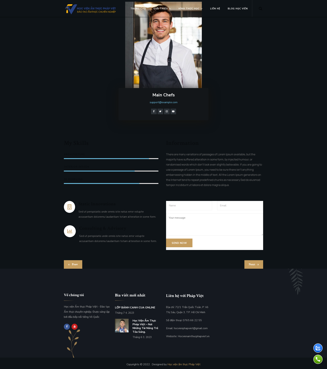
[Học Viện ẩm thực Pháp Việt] (91, 9)
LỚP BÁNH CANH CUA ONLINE (135, 307)
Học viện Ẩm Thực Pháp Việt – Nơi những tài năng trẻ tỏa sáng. (145, 326)
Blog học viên (238, 8)
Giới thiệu (160, 8)
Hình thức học (188, 8)
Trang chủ (138, 8)
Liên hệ (215, 8)
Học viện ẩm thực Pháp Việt (183, 364)
